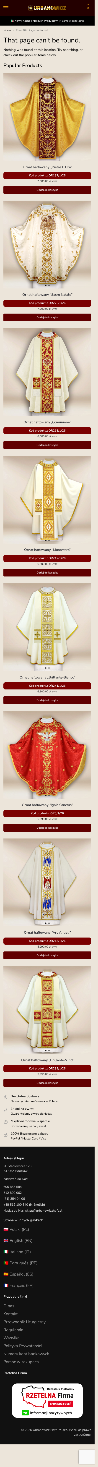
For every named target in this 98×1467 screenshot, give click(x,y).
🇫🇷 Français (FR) (18, 1285)
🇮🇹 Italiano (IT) (17, 1252)
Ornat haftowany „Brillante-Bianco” (47, 677)
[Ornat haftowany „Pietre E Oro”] (47, 117)
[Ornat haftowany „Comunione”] (47, 372)
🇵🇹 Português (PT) (20, 1263)
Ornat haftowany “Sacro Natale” (47, 294)
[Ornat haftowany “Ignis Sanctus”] (47, 755)
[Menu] (10, 8)
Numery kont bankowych (26, 1354)
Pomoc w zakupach (21, 1362)
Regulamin (13, 1330)
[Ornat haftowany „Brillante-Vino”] (47, 1010)
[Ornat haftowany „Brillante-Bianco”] (47, 627)
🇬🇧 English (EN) (18, 1240)
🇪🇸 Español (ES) (18, 1274)
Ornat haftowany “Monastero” (47, 550)
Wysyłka (11, 1338)
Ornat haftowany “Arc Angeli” (47, 932)
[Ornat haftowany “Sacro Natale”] (47, 244)
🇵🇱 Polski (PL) (16, 1229)
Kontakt (10, 1314)
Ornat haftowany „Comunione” (47, 422)
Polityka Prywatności (22, 1346)
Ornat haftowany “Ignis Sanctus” (47, 805)
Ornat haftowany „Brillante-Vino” (47, 1060)
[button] (87, 8)
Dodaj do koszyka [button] (47, 190)
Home (7, 30)
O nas (8, 1306)
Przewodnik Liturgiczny (24, 1322)
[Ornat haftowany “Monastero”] (47, 500)
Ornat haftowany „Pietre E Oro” (47, 167)
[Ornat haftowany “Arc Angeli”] (47, 882)
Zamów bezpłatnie (73, 21)
